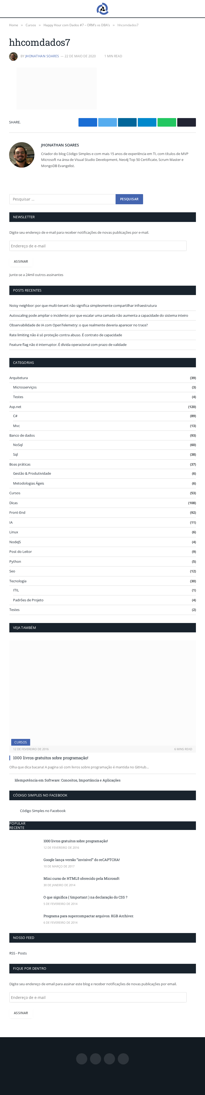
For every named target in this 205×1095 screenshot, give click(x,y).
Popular (17, 823)
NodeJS (15, 541)
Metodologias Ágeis (28, 483)
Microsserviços (25, 387)
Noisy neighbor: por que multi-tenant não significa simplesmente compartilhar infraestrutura (83, 305)
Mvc (16, 425)
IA (11, 522)
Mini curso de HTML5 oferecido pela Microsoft (82, 878)
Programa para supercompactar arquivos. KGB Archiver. (89, 915)
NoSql (18, 444)
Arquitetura (18, 377)
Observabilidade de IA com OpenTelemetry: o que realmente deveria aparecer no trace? (78, 325)
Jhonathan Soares (42, 56)
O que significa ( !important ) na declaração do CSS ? (85, 897)
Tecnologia (17, 581)
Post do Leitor (20, 551)
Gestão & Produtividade (32, 473)
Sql (15, 454)
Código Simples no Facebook (40, 795)
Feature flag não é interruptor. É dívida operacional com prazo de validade (68, 344)
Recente (16, 827)
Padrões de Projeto (28, 600)
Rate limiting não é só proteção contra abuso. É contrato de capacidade (65, 335)
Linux (13, 532)
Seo (12, 571)
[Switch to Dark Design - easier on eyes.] (190, 8)
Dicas (13, 502)
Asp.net (15, 406)
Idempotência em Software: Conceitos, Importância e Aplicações (67, 780)
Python (15, 561)
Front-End (17, 512)
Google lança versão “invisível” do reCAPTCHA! (82, 859)
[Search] (182, 9)
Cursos (14, 492)
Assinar (21, 261)
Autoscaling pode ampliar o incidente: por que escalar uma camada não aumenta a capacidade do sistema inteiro (98, 315)
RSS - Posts (18, 953)
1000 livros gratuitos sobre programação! (50, 757)
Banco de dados (22, 435)
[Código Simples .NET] (102, 8)
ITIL (16, 590)
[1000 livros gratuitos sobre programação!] (102, 693)
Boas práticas (19, 464)
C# (15, 415)
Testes (18, 396)
